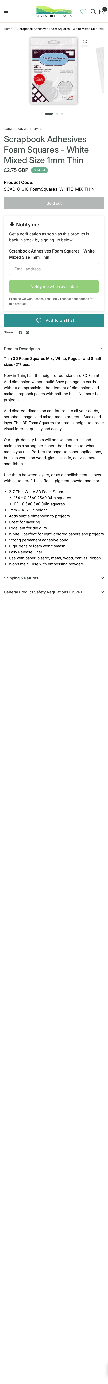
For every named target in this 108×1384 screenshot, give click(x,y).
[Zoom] (85, 41)
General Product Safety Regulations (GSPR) (43, 592)
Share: (9, 332)
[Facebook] (20, 332)
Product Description (22, 348)
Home (8, 29)
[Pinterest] (27, 332)
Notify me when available (54, 286)
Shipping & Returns (21, 578)
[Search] (93, 11)
